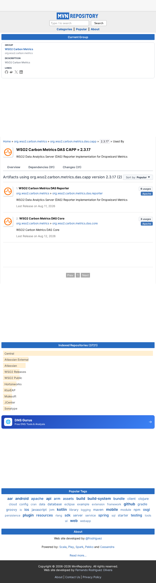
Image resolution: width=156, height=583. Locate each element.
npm (137, 510)
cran (34, 504)
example (83, 504)
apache (37, 499)
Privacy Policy (92, 577)
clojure (143, 499)
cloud (13, 504)
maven (98, 510)
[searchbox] (69, 23)
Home (7, 141)
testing (137, 515)
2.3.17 (85, 149)
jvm (52, 510)
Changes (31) (72, 167)
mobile (112, 509)
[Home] (78, 18)
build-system (100, 498)
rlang (59, 515)
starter (123, 515)
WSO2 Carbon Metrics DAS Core (41, 218)
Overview (13, 167)
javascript (40, 510)
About (95, 29)
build (81, 498)
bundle (119, 499)
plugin (29, 515)
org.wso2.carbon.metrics (30, 141)
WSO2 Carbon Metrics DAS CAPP (46, 149)
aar (10, 498)
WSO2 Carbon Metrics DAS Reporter (44, 188)
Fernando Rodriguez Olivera (93, 570)
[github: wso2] (6, 72)
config (24, 504)
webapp (85, 521)
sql (114, 515)
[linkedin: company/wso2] (21, 72)
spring (104, 515)
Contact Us (72, 577)
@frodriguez (94, 538)
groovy (12, 510)
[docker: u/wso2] (11, 72)
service (91, 515)
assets (69, 499)
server (78, 515)
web (74, 520)
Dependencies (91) (41, 167)
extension (98, 504)
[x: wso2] (16, 72)
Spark (79, 547)
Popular (81, 29)
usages (146, 188)
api (49, 498)
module (126, 510)
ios (27, 510)
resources (45, 515)
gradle (142, 504)
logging (86, 509)
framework (114, 504)
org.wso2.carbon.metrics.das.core (75, 223)
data (42, 504)
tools (148, 515)
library (74, 510)
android (22, 498)
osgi (146, 510)
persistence (13, 515)
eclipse (70, 504)
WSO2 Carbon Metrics (19, 49)
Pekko (89, 547)
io (21, 509)
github (130, 504)
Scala (63, 547)
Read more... (78, 555)
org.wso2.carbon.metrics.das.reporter (77, 193)
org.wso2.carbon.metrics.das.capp (73, 141)
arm (57, 499)
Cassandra (107, 547)
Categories (64, 29)
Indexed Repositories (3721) (78, 345)
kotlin (62, 509)
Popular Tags (78, 491)
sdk (68, 515)
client (132, 499)
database (55, 504)
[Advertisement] (78, 5)
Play (71, 547)
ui (66, 521)
